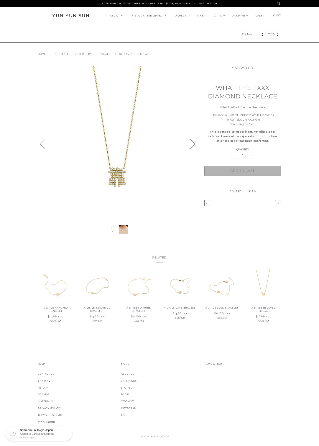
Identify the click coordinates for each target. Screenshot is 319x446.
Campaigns (129, 380)
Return (43, 387)
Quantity (242, 149)
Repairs (43, 394)
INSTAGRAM (128, 408)
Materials (45, 401)
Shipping (44, 380)
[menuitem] (116, 15)
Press (125, 394)
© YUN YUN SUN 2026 (155, 436)
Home (42, 54)
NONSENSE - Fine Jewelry (73, 54)
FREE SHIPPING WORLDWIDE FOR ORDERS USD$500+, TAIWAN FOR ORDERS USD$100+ (159, 3)
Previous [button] (45, 144)
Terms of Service (51, 415)
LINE (124, 415)
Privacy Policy (49, 408)
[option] (118, 144)
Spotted (127, 387)
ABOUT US (127, 373)
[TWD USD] (273, 36)
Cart (277, 15)
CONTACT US (46, 373)
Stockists (128, 401)
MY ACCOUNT (46, 422)
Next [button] (190, 144)
